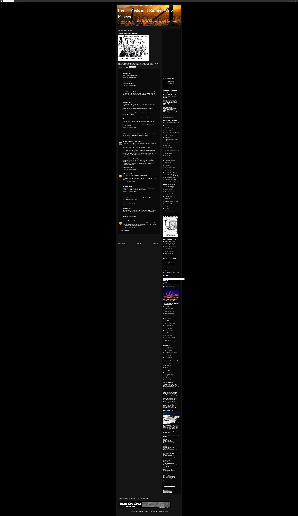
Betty (166, 125)
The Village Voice (168, 350)
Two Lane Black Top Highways (171, 177)
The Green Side (168, 205)
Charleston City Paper (169, 311)
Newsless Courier (168, 196)
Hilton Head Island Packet (170, 315)
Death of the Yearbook (170, 135)
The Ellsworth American (170, 323)
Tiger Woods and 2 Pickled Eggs (172, 175)
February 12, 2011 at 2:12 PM (129, 127)
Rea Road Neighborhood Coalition (131, 141)
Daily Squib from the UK (170, 375)
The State (167, 332)
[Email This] (129, 67)
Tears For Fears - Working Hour (172, 272)
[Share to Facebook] (134, 67)
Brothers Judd (168, 379)
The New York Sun (169, 325)
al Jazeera (167, 306)
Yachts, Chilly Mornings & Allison (172, 181)
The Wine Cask (168, 206)
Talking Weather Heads (170, 167)
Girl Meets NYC (168, 365)
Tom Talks (167, 208)
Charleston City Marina (170, 243)
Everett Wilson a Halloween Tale (172, 142)
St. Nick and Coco (169, 163)
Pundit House (168, 199)
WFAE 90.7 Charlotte (169, 340)
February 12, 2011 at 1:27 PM (129, 85)
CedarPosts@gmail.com (168, 117)
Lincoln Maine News (169, 316)
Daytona (166, 134)
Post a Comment (125, 230)
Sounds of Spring (168, 162)
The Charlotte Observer (170, 322)
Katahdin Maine (168, 248)
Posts (166, 486)
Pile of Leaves (168, 158)
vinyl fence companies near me (135, 225)
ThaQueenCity (126, 173)
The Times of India (169, 335)
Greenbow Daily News (169, 313)
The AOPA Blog (168, 203)
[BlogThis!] (131, 67)
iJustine (166, 367)
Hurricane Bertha (168, 147)
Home (139, 243)
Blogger (166, 511)
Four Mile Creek (168, 143)
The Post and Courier (169, 328)
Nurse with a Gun (168, 372)
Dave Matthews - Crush (170, 269)
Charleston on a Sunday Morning (172, 129)
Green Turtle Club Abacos (170, 244)
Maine (166, 157)
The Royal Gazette (169, 330)
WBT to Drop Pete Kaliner (170, 179)
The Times (167, 333)
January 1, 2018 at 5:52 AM (129, 227)
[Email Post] (127, 67)
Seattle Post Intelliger (169, 349)
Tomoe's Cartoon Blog (169, 212)
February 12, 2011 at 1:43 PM (129, 98)
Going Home (167, 145)
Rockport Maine (168, 255)
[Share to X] (132, 67)
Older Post (156, 243)
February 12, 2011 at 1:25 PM (129, 77)
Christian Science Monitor (170, 354)
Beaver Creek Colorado (170, 241)
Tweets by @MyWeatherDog (169, 92)
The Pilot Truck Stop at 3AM (171, 172)
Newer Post (121, 243)
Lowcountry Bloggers (169, 193)
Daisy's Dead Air (168, 189)
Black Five (167, 377)
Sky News (167, 320)
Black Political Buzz (169, 186)
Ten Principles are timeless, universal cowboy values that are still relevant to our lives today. (170, 100)
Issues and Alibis (168, 363)
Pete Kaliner (167, 198)
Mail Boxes (167, 155)
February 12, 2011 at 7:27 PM (129, 191)
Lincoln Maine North (169, 251)
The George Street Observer (171, 352)
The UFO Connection (169, 374)
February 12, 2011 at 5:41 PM (129, 169)
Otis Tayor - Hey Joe (169, 270)
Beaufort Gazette (168, 310)
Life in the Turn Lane (169, 191)
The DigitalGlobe (168, 347)
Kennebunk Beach (169, 250)
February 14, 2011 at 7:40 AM (129, 216)
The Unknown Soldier (169, 174)
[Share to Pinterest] (135, 67)
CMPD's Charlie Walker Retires (172, 132)
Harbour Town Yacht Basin (170, 246)
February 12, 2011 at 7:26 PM (129, 181)
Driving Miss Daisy (169, 137)
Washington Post (168, 339)
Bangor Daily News (169, 308)
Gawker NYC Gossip (169, 370)
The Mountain (168, 170)
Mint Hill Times (168, 194)
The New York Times (169, 327)
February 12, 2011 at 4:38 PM (129, 137)
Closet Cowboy (168, 130)
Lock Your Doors (168, 153)
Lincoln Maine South (169, 253)
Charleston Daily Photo (170, 187)
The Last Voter (168, 169)
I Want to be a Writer (169, 149)
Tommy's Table (168, 210)
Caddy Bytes (167, 369)
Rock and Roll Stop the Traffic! (171, 201)
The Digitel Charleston (170, 355)
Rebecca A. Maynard (127, 220)
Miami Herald (167, 318)
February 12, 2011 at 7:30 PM (129, 204)
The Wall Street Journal (170, 337)
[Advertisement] (139, 238)
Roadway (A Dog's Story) (170, 160)
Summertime (167, 165)
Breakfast (167, 127)
